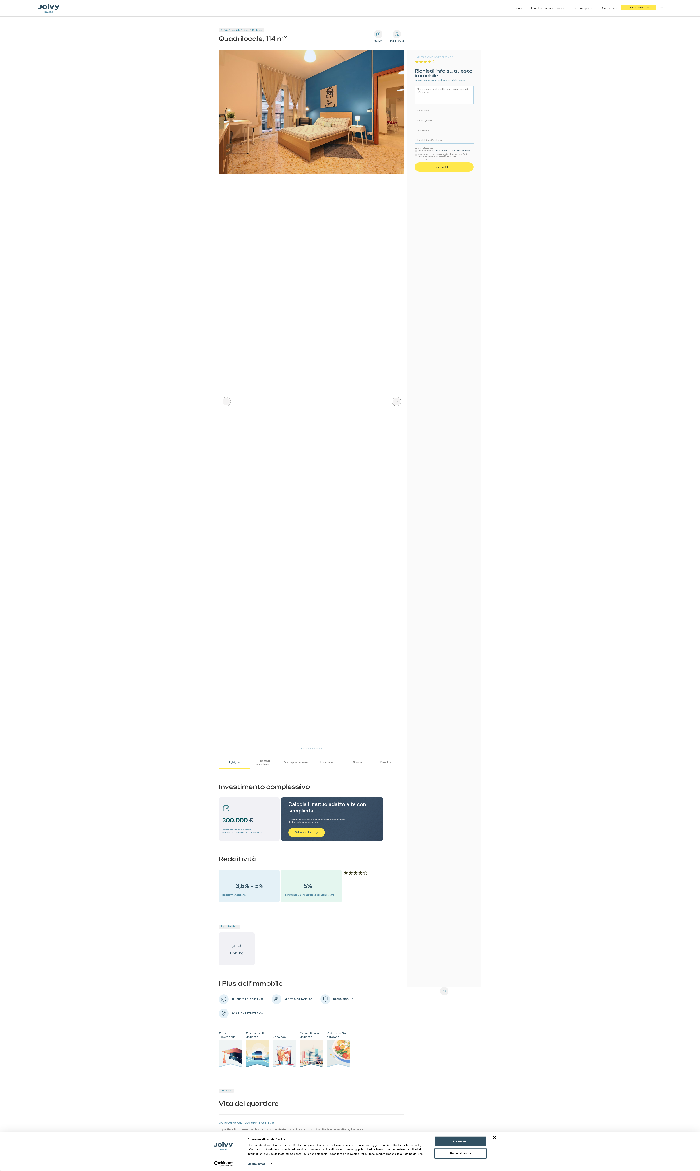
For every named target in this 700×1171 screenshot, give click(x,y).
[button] (583, 8)
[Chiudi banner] (494, 1137)
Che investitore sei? (639, 7)
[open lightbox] (311, 112)
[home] (48, 8)
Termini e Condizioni (443, 150)
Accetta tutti (460, 1141)
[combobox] (661, 8)
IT (661, 8)
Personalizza (458, 1153)
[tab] (378, 36)
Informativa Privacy (462, 150)
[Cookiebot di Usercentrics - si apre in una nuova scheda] (223, 1164)
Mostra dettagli (257, 1163)
